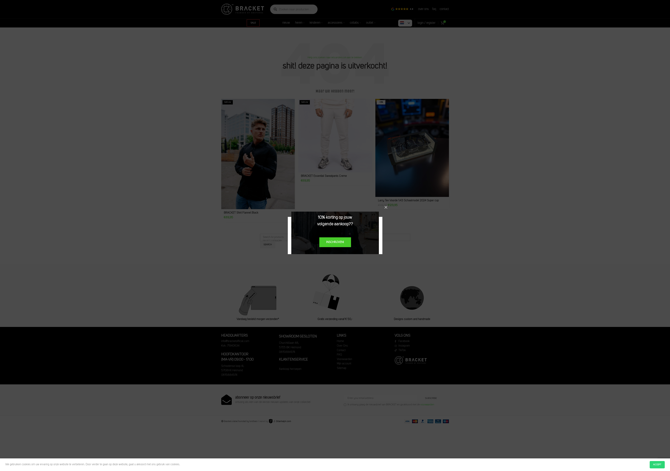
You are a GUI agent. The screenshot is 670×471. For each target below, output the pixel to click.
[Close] (386, 207)
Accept (657, 464)
